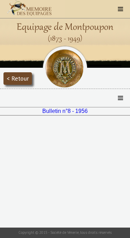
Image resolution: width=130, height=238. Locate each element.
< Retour (18, 78)
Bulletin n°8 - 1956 (65, 111)
